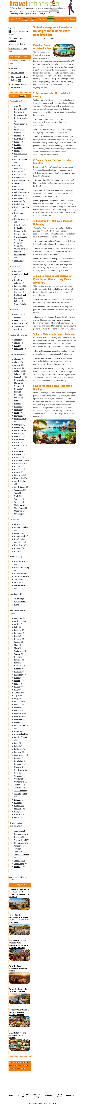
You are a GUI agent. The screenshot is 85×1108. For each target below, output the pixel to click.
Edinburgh (18, 286)
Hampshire (18, 174)
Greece (17, 669)
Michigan (18, 424)
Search (14, 27)
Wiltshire (18, 252)
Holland (17, 672)
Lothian (17, 301)
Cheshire (17, 130)
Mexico (17, 710)
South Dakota (19, 487)
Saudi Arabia (19, 755)
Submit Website (50, 19)
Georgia (17, 386)
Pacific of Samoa (20, 737)
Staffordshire (19, 237)
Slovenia (17, 767)
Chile (16, 645)
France (17, 663)
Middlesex (18, 201)
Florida (17, 383)
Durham (17, 147)
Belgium (17, 630)
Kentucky (18, 407)
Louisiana (18, 409)
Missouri (17, 433)
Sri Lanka (18, 776)
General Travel (20, 840)
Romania (17, 752)
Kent (16, 186)
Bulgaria (17, 639)
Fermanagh (18, 348)
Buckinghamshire (21, 118)
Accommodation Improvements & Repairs (21, 834)
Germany (17, 666)
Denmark (18, 657)
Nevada (17, 442)
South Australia (20, 576)
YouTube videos (17, 73)
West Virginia (19, 508)
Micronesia (18, 713)
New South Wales (21, 561)
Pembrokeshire (20, 323)
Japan (16, 695)
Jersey (17, 183)
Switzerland (19, 782)
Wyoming (18, 514)
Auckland (18, 599)
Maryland (18, 415)
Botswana (18, 633)
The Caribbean (20, 791)
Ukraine (17, 802)
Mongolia (18, 719)
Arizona (17, 365)
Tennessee (18, 490)
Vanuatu (17, 814)
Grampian (18, 292)
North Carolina (20, 460)
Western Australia (21, 585)
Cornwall (17, 133)
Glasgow (17, 289)
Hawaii (17, 389)
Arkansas (17, 368)
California (18, 371)
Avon (16, 106)
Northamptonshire (21, 207)
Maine (16, 412)
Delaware (18, 380)
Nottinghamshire (21, 219)
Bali (15, 627)
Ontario (17, 548)
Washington (19, 505)
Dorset (17, 144)
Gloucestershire (20, 153)
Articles (14, 68)
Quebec (17, 551)
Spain (16, 773)
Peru (16, 743)
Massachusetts (20, 418)
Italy (16, 689)
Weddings (18, 866)
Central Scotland (21, 274)
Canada (17, 642)
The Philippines (20, 794)
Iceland (17, 680)
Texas (16, 493)
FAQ (17, 1096)
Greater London (20, 159)
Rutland (17, 228)
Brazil (16, 636)
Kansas (17, 404)
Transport (18, 852)
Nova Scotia (19, 545)
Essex (16, 150)
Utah (16, 496)
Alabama (17, 359)
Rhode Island (19, 478)
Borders (17, 271)
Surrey (17, 243)
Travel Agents (19, 861)
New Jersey (19, 451)
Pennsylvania (19, 475)
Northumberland (21, 213)
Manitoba (18, 533)
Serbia (17, 758)
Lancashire (18, 189)
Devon (16, 141)
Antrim (17, 340)
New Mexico (19, 454)
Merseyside (18, 198)
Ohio (16, 466)
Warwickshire (19, 249)
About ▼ (18, 19)
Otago (16, 605)
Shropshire (18, 231)
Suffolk (17, 240)
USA (16, 811)
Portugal (17, 749)
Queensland (19, 573)
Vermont (17, 499)
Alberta (17, 524)
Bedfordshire (19, 109)
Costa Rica (18, 651)
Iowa (16, 401)
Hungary (17, 677)
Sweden (17, 779)
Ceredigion (18, 320)
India (16, 683)
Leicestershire (20, 192)
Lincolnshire (19, 195)
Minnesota (18, 427)
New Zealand (19, 734)
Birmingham (19, 115)
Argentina (18, 618)
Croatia (17, 654)
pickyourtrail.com (62, 39)
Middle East (19, 716)
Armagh (17, 342)
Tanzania (17, 785)
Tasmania (18, 579)
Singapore (18, 764)
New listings (22, 96)
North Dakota (19, 463)
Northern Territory (21, 567)
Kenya (16, 698)
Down (16, 345)
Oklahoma (18, 469)
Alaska (16, 362)
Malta (16, 707)
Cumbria (17, 136)
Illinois (17, 395)
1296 (23, 1068)
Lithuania (18, 701)
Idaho (16, 392)
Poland (17, 746)
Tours (16, 849)
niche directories (14, 49)
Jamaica (17, 692)
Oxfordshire (19, 225)
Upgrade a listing (18, 44)
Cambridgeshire (20, 124)
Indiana (17, 398)
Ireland (17, 686)
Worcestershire (20, 255)
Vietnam (17, 817)
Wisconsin (18, 511)
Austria (17, 624)
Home (11, 1096)
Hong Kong (18, 675)
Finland (17, 660)
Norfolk (17, 204)
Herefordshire (20, 177)
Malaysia (17, 704)
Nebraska (18, 439)
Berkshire (18, 112)
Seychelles (18, 761)
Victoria (17, 582)
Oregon (17, 472)
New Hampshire (20, 445)
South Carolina (20, 481)
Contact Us (70, 1096)
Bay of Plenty (19, 602)
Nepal (16, 731)
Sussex (17, 246)
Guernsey (18, 171)
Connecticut (19, 377)
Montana (17, 436)
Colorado (17, 374)
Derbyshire (18, 139)
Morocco (17, 722)
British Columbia (21, 527)
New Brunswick (20, 536)
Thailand (17, 788)
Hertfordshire (19, 180)
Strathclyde (19, 304)
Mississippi (18, 430)
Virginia (17, 502)
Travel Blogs (19, 863)
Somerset (18, 234)
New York (18, 457)
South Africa (19, 770)
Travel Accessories (21, 855)
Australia (17, 621)
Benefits (48, 1096)
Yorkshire (18, 261)
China (16, 648)
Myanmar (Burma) (21, 725)
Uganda (17, 799)
